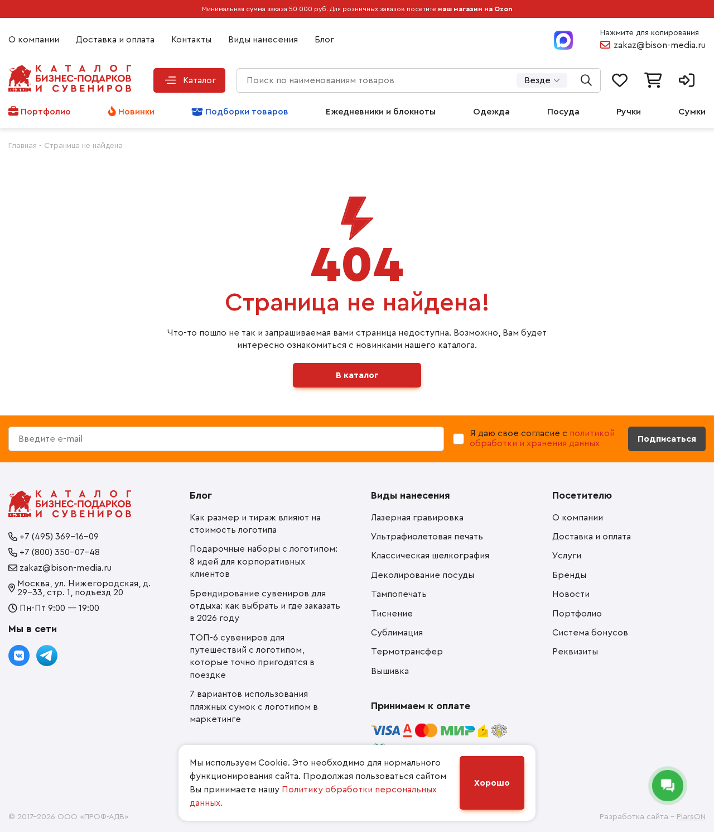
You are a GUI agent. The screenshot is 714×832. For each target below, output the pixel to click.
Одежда (491, 111)
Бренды (569, 575)
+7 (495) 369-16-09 (59, 536)
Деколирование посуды (422, 575)
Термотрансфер (407, 651)
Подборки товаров (246, 111)
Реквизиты (575, 651)
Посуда (563, 111)
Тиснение (392, 613)
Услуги (566, 555)
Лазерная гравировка (417, 517)
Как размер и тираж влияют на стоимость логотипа (255, 523)
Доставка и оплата (115, 39)
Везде (537, 80)
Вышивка (390, 671)
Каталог (199, 80)
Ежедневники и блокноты (381, 111)
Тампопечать (399, 594)
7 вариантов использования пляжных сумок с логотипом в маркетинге (254, 707)
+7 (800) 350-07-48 (60, 552)
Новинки (136, 111)
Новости (571, 594)
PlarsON (691, 817)
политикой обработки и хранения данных (542, 438)
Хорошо (492, 782)
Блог (324, 39)
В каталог (357, 375)
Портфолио (46, 111)
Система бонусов (590, 632)
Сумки (692, 111)
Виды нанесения (263, 39)
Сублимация (397, 632)
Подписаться (667, 438)
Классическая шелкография (430, 555)
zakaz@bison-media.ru (660, 45)
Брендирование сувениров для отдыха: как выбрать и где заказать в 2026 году (265, 606)
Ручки (628, 111)
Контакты (191, 39)
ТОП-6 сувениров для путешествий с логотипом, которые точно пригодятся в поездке (252, 656)
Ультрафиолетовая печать (427, 536)
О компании (33, 39)
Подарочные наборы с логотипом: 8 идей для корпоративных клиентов (263, 561)
